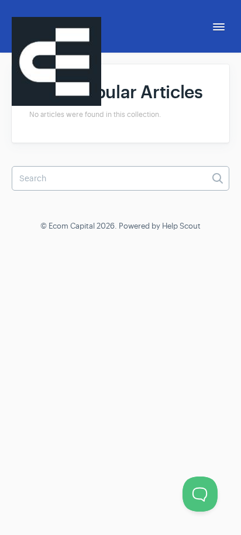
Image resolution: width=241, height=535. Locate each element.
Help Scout (181, 226)
